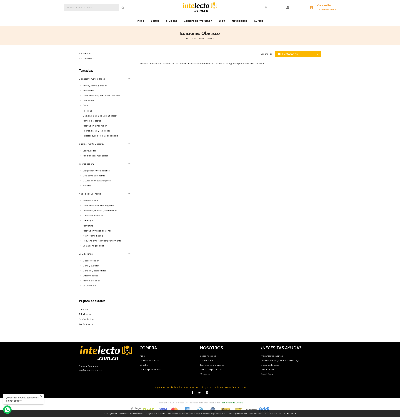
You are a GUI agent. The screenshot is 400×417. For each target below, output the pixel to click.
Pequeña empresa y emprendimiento (102, 240)
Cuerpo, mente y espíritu (91, 144)
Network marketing (93, 235)
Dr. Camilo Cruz (87, 319)
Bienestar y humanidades (92, 79)
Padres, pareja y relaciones (96, 130)
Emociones (88, 100)
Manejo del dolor (91, 280)
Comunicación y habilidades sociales (101, 95)
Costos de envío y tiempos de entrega (280, 360)
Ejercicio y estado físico (94, 270)
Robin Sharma (86, 324)
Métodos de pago (270, 365)
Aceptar (290, 413)
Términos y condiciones (212, 365)
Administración (90, 200)
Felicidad (87, 111)
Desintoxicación (91, 260)
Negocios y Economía (90, 194)
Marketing (88, 225)
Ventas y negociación (94, 245)
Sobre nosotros (208, 356)
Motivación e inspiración (95, 125)
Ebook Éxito (267, 374)
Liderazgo (88, 220)
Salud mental (89, 285)
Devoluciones (268, 369)
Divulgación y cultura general (97, 180)
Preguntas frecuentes (272, 356)
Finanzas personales (93, 215)
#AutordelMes (86, 58)
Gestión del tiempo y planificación (100, 116)
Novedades (85, 53)
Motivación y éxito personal (97, 230)
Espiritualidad (89, 150)
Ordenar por (266, 54)
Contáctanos (206, 360)
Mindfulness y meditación (95, 155)
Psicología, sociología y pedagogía (100, 135)
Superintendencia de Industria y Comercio (176, 387)
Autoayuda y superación (95, 85)
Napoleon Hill (85, 309)
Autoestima (89, 90)
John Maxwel (85, 314)
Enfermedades (90, 275)
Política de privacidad (211, 369)
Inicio (187, 38)
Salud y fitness (86, 254)
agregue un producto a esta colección (245, 63)
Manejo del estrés (92, 120)
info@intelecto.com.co (90, 370)
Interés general (86, 164)
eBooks (144, 365)
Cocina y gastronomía (94, 175)
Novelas (87, 185)
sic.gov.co (206, 387)
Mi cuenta (205, 374)
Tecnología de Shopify (232, 402)
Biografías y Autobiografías (96, 170)
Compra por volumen (150, 369)
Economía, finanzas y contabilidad (100, 210)
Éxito (85, 105)
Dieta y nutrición (91, 265)
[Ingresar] (287, 7)
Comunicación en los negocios (98, 205)
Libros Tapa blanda (149, 360)
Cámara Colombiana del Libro (230, 387)
